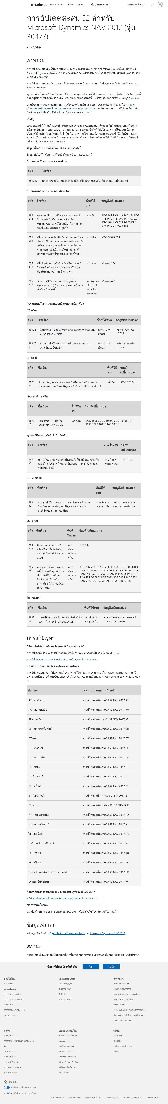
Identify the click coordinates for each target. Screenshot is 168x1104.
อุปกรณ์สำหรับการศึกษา (122, 989)
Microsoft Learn (65, 1041)
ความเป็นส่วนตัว (74, 1097)
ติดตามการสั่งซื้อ (65, 999)
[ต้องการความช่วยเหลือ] (152, 4)
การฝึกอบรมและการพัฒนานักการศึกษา (129, 1010)
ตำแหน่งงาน (118, 1035)
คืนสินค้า (62, 994)
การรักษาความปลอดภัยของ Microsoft (19, 1041)
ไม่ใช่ (111, 966)
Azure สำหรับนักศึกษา (122, 1020)
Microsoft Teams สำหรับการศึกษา (126, 994)
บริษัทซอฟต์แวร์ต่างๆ (67, 1067)
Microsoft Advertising (12, 1062)
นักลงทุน (116, 1051)
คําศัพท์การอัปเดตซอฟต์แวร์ (69, 933)
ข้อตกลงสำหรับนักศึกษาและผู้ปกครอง (128, 1015)
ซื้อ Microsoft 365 (99, 4)
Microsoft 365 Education (123, 999)
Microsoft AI (9, 1035)
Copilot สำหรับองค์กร (12, 994)
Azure (6, 1046)
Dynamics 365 (9, 1051)
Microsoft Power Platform (69, 1062)
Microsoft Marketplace (68, 1056)
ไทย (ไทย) (13, 1082)
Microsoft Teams (10, 1072)
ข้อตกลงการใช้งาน (92, 1097)
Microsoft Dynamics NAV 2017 (107, 933)
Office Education (119, 1004)
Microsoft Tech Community (69, 1051)
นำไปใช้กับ (35, 47)
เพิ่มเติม (80, 4)
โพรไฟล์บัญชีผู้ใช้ (65, 983)
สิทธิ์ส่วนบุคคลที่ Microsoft (123, 1046)
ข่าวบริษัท (117, 1041)
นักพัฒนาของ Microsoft (68, 1035)
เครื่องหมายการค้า (112, 1097)
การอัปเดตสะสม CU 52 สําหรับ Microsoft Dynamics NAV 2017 (62, 659)
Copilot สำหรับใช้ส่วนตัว (13, 999)
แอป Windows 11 (11, 1015)
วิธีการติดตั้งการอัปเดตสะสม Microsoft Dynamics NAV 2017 (63, 898)
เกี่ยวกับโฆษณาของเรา (133, 1097)
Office (70, 4)
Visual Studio (64, 1072)
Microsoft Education (121, 983)
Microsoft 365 (56, 4)
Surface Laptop (10, 989)
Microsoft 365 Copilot (12, 1067)
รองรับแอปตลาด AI (66, 1046)
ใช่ (90, 966)
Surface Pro (8, 983)
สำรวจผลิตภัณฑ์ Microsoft (14, 1010)
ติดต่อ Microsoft (57, 1097)
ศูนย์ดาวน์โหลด (65, 989)
